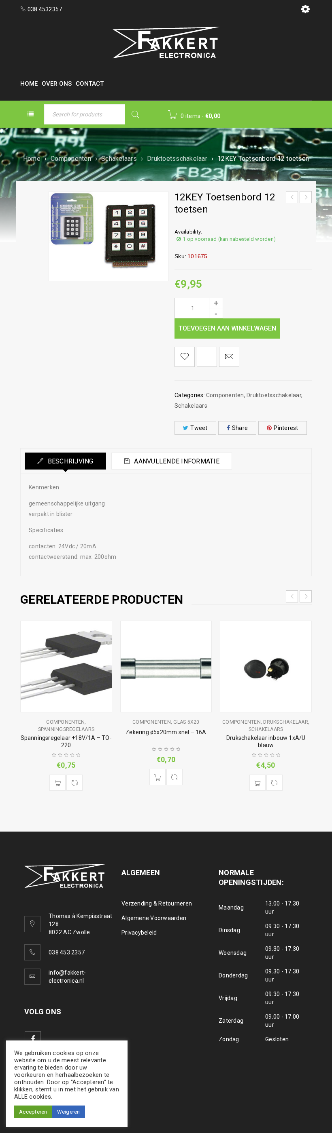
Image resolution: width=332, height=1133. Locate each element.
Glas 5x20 (186, 722)
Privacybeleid (139, 932)
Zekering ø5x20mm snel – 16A (166, 732)
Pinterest (286, 428)
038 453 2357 (67, 952)
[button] (57, 783)
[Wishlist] (185, 357)
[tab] (65, 461)
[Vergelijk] (74, 783)
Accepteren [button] (33, 1112)
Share (240, 428)
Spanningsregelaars (66, 729)
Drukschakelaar (285, 722)
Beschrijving (69, 461)
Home (31, 158)
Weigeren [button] (68, 1112)
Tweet (198, 428)
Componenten (71, 158)
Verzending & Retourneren (156, 903)
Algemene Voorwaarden (153, 918)
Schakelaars (119, 158)
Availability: (188, 232)
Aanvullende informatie (175, 461)
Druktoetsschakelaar (177, 158)
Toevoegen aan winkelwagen (227, 328)
